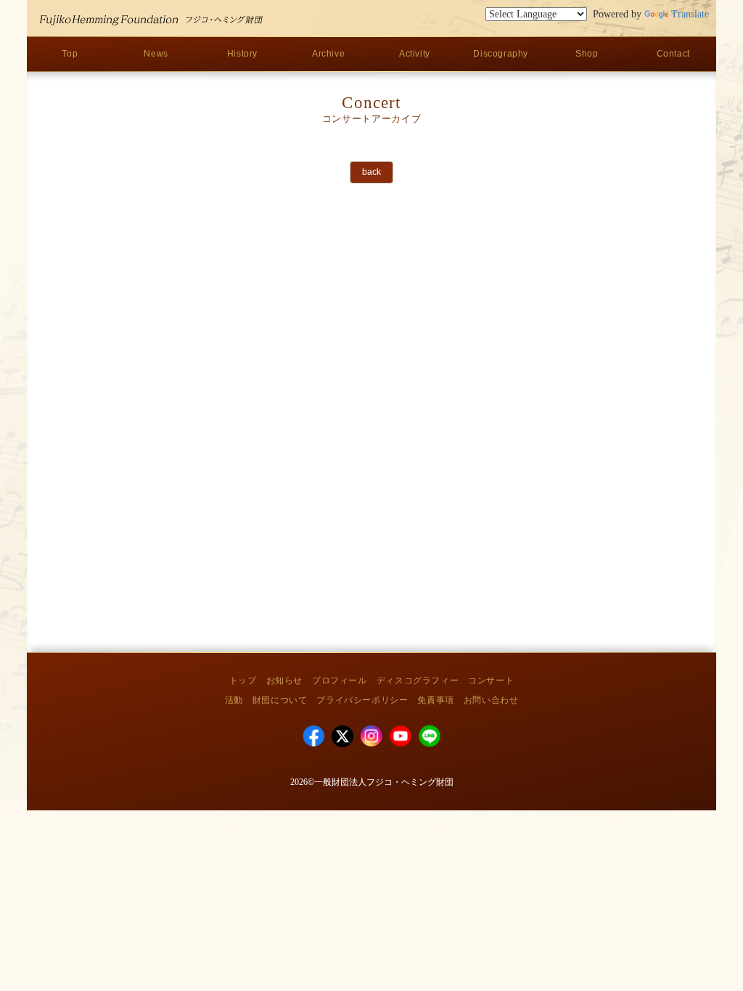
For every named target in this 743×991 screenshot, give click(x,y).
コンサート (491, 680)
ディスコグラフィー (418, 680)
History (242, 54)
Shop (586, 54)
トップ (243, 680)
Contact (673, 54)
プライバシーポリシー (362, 700)
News (156, 54)
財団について (280, 700)
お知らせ (284, 680)
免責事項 (435, 700)
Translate (690, 14)
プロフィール (339, 680)
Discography (500, 54)
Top (70, 54)
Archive (328, 54)
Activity (414, 54)
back (371, 172)
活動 (234, 700)
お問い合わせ (491, 700)
